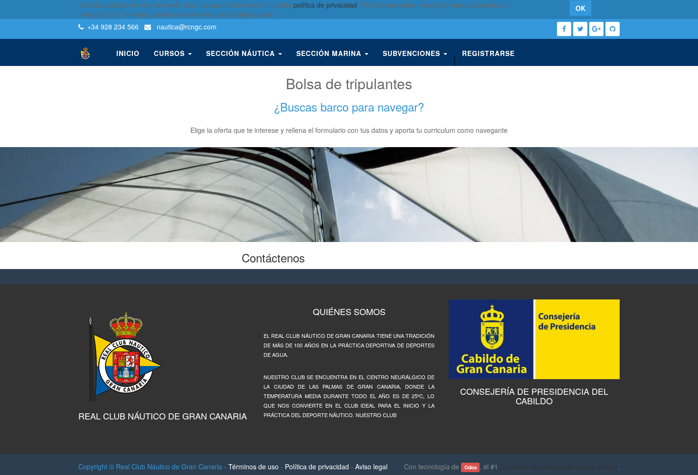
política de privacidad (325, 4)
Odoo (470, 467)
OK (580, 8)
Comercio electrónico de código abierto (559, 466)
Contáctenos (273, 257)
